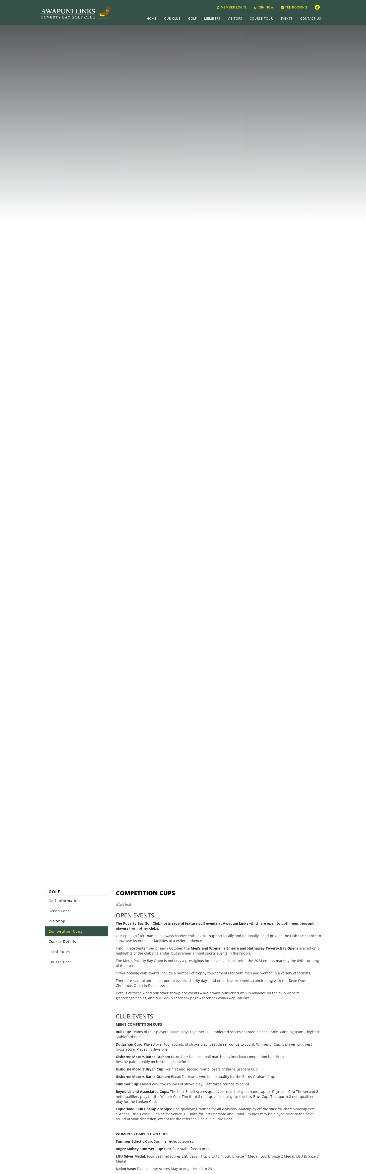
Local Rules (59, 951)
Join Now (265, 7)
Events (286, 18)
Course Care (60, 962)
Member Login (233, 7)
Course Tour (261, 18)
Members (212, 18)
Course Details (62, 941)
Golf (192, 18)
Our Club (172, 18)
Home (152, 18)
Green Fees (59, 910)
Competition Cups (65, 931)
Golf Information (64, 900)
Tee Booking (295, 7)
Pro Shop (57, 921)
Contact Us (310, 18)
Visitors (235, 18)
